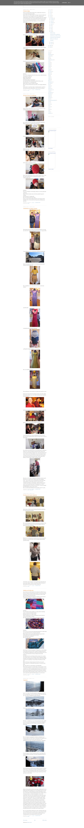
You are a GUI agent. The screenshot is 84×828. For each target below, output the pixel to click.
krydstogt (49, 97)
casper (49, 91)
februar (51, 42)
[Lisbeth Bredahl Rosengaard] (51, 147)
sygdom (49, 72)
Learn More (64, 2)
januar (51, 43)
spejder (49, 66)
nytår (49, 101)
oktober (51, 21)
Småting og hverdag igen (28, 590)
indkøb (49, 78)
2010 (50, 16)
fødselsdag (50, 93)
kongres (49, 96)
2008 (50, 47)
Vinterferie (25, 680)
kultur (49, 98)
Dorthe (40, 230)
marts (51, 31)
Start (35, 820)
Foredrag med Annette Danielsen (30, 495)
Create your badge (50, 169)
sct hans (49, 106)
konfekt (49, 95)
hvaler (49, 76)
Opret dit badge (50, 148)
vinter (49, 111)
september (52, 22)
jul (48, 57)
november (52, 19)
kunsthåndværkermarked (52, 100)
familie (49, 63)
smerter (49, 109)
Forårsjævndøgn (26, 11)
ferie (28, 816)
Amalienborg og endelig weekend (30, 208)
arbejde (49, 68)
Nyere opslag (25, 820)
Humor (49, 80)
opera (49, 102)
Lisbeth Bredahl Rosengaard (52, 130)
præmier (49, 104)
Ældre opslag (44, 820)
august (51, 24)
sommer (49, 79)
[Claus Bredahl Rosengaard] (51, 168)
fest (48, 61)
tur (48, 110)
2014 (50, 10)
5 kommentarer (37, 815)
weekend (49, 55)
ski (48, 108)
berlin (49, 87)
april (51, 30)
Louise (49, 62)
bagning (49, 85)
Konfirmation (50, 81)
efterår (49, 70)
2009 (50, 45)
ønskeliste (49, 113)
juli (51, 25)
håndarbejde (50, 54)
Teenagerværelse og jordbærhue (29, 95)
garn (49, 67)
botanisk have (50, 89)
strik (28, 90)
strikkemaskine (50, 59)
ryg (48, 105)
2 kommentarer (37, 89)
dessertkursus (50, 92)
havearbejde (50, 71)
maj (51, 28)
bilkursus (49, 88)
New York (49, 83)
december (52, 18)
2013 (50, 12)
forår (49, 58)
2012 (50, 13)
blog (49, 75)
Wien (49, 84)
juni (51, 27)
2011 (50, 15)
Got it (69, 2)
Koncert (49, 74)
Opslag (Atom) (29, 822)
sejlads (49, 65)
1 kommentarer (37, 202)
